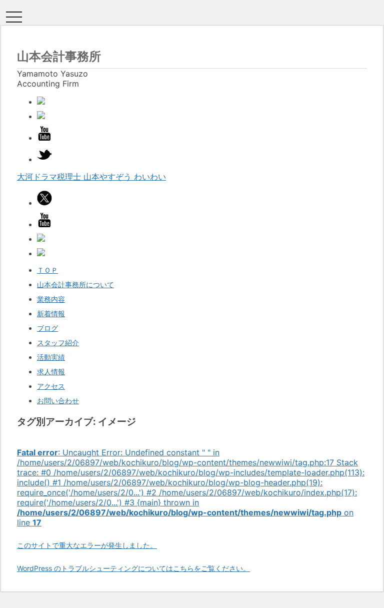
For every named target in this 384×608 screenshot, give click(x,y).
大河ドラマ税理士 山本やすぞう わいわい (91, 177)
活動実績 (51, 357)
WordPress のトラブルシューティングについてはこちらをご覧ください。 (133, 568)
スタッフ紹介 (58, 342)
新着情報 (51, 313)
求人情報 (51, 371)
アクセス (51, 386)
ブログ (47, 328)
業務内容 (51, 299)
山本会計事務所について (75, 284)
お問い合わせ (58, 400)
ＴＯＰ (47, 270)
